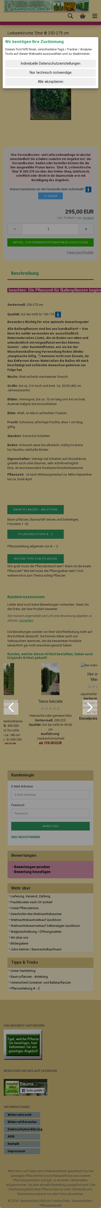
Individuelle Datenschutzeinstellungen (50, 63)
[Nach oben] (87, 1200)
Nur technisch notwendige (51, 72)
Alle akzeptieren (50, 81)
